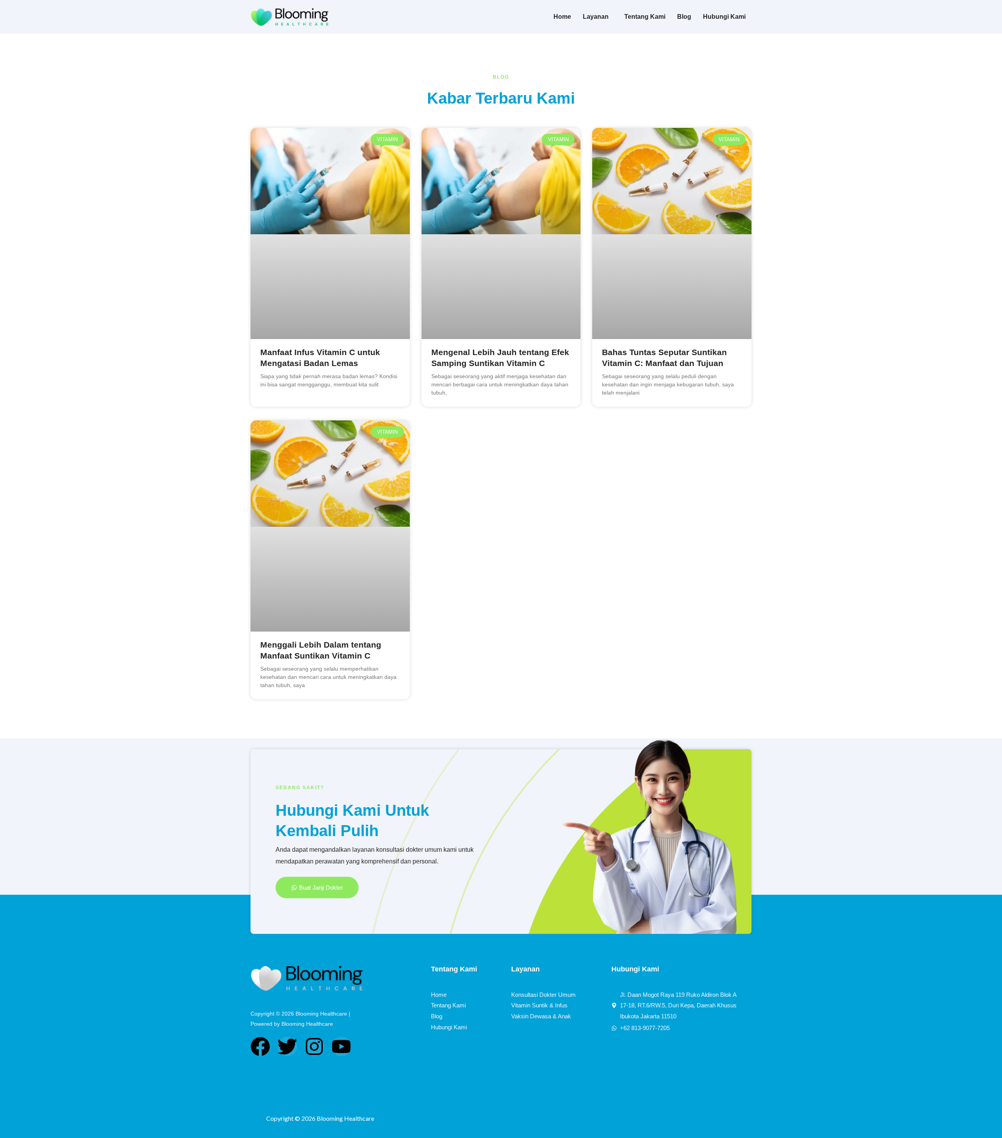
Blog (684, 16)
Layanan (596, 16)
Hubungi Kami (724, 16)
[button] (597, 17)
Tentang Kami (644, 16)
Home (562, 16)
